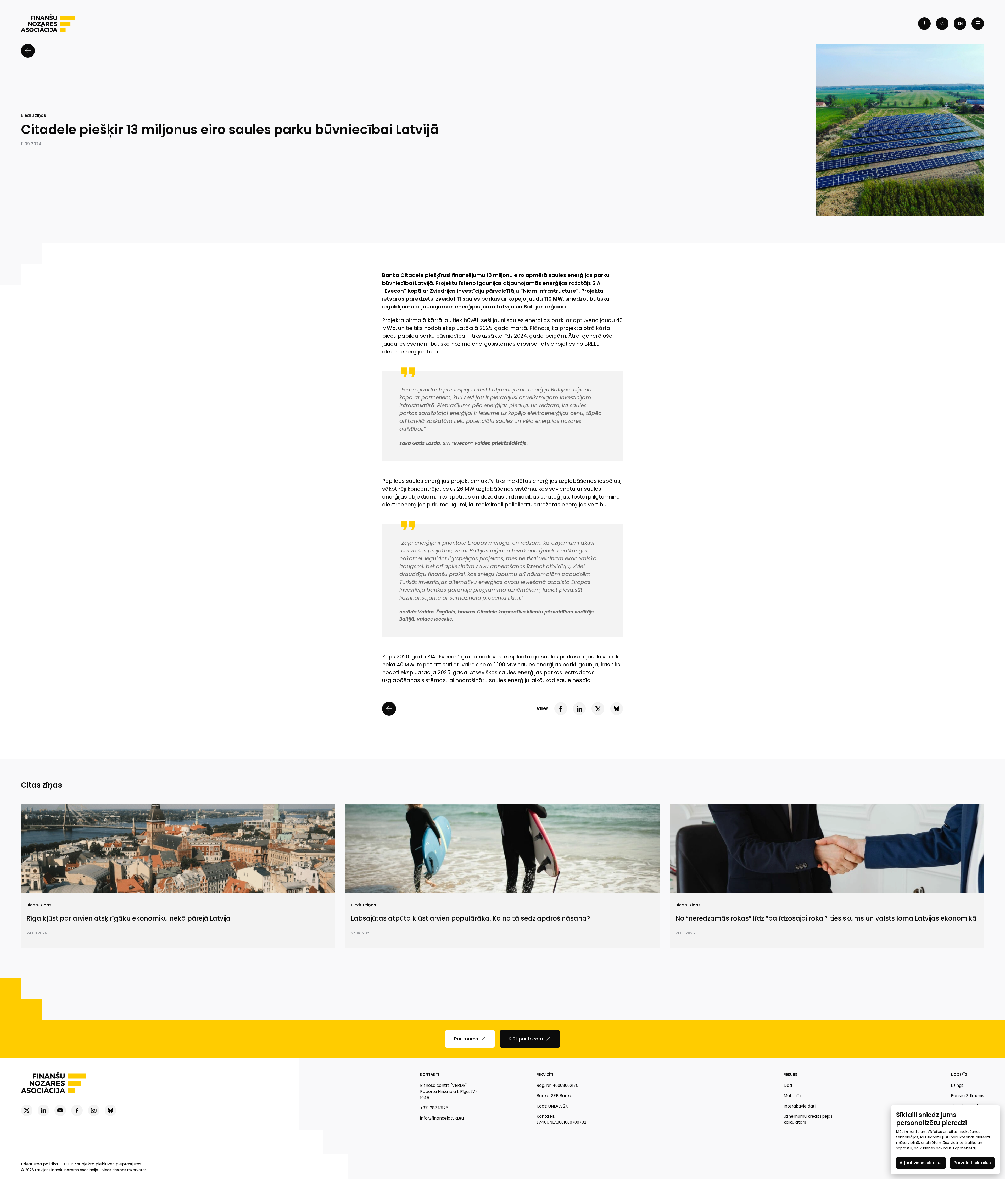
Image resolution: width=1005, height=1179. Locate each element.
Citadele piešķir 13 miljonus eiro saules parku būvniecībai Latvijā (230, 129)
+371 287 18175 (434, 1108)
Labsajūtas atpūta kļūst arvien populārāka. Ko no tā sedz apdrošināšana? (470, 918)
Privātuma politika (39, 1164)
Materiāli (792, 1095)
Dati (788, 1085)
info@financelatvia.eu (442, 1118)
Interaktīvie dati (800, 1106)
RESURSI (791, 1074)
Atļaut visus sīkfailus (921, 1163)
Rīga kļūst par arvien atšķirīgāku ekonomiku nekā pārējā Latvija (128, 918)
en (960, 23)
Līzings (957, 1085)
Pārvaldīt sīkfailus (972, 1163)
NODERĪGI (960, 1074)
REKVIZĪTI (545, 1074)
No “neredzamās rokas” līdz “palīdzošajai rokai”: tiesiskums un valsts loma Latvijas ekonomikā (826, 918)
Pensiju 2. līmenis (967, 1095)
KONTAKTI (429, 1074)
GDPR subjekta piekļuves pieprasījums (102, 1164)
